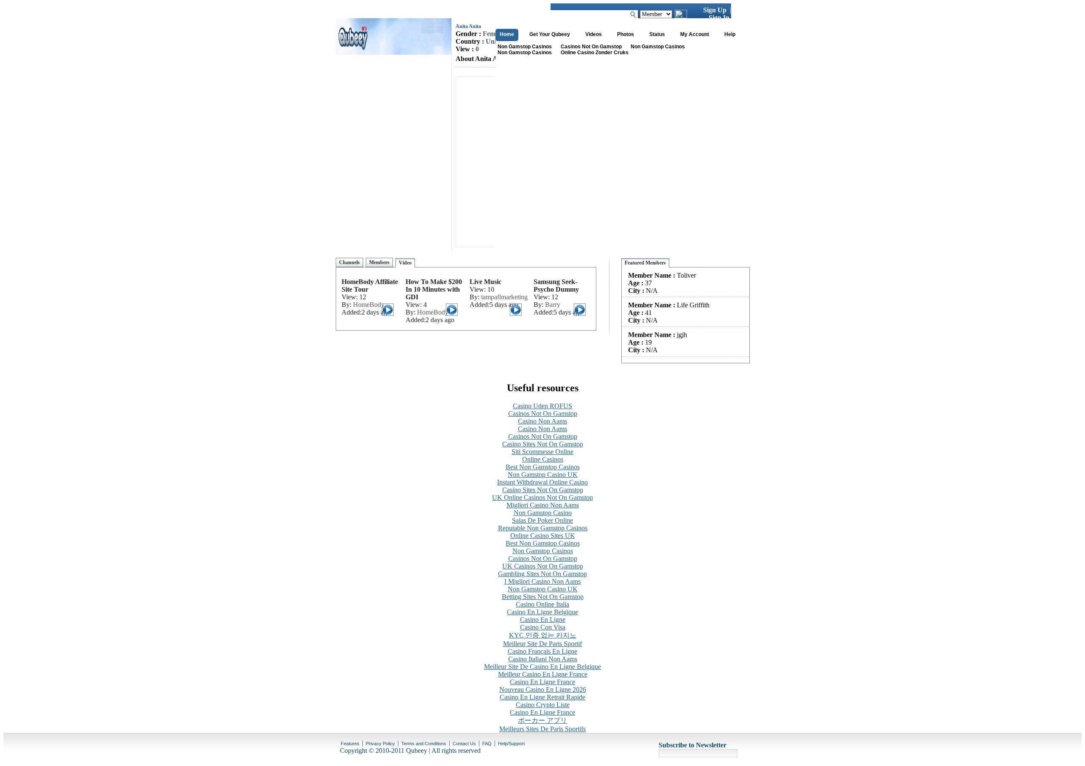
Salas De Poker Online (542, 520)
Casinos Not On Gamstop (591, 47)
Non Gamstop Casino (543, 512)
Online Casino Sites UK (542, 535)
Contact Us (464, 743)
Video (405, 263)
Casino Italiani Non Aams (542, 659)
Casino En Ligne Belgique (542, 612)
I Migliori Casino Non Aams (542, 581)
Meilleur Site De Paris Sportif (542, 643)
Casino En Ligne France (542, 681)
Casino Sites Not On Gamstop (542, 444)
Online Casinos (542, 459)
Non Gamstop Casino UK (543, 474)
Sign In (719, 17)
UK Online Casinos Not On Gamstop (542, 497)
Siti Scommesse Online (542, 451)
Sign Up (714, 10)
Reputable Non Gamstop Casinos (542, 528)
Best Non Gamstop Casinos (543, 467)
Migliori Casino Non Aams (542, 505)
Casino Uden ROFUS (542, 405)
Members (379, 262)
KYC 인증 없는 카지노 (542, 635)
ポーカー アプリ (542, 720)
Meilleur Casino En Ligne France (542, 674)
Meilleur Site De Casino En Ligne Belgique (542, 666)
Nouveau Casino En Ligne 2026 (542, 689)
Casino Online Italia (542, 604)
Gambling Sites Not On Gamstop (542, 573)
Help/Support (511, 743)
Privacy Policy (380, 743)
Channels (349, 262)
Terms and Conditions (423, 743)
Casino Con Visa (542, 627)
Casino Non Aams (542, 421)
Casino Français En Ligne (542, 651)
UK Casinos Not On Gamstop (542, 566)
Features (350, 743)
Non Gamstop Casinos (525, 47)
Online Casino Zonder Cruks (595, 53)
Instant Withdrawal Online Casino (542, 482)
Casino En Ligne (542, 619)
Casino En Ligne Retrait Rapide (542, 697)
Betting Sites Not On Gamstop (543, 596)
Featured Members (645, 263)
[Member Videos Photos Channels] (656, 13)
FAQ (487, 743)
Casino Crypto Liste (543, 704)
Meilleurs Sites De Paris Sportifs (542, 729)
